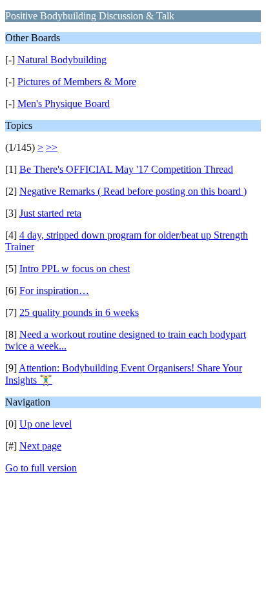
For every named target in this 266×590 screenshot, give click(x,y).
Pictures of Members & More (76, 81)
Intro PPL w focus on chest (74, 268)
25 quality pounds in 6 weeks (79, 312)
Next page (40, 445)
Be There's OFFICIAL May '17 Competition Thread (126, 169)
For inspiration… (54, 290)
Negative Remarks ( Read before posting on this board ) (133, 191)
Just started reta (50, 213)
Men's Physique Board (63, 103)
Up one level (45, 423)
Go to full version (41, 467)
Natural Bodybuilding (62, 59)
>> (51, 147)
